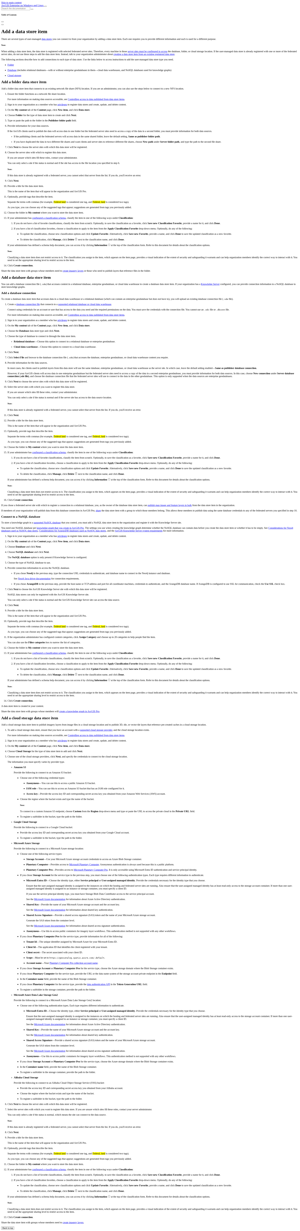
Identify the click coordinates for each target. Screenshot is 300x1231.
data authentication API (98, 984)
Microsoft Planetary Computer (84, 864)
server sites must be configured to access (147, 51)
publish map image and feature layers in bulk (170, 505)
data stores (47, 39)
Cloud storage (14, 75)
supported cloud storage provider (96, 730)
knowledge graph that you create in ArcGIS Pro (60, 528)
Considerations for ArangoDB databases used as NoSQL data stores (72, 530)
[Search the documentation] (32, 9)
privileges (62, 104)
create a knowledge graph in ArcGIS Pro (79, 711)
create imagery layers (73, 270)
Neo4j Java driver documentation (34, 578)
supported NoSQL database (47, 522)
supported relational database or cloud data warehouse (84, 304)
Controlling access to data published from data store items (96, 99)
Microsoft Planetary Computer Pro (91, 869)
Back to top (7, 1228)
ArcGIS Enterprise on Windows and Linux (22, 5)
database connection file (28, 304)
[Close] (2, 21)
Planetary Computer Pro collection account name (74, 963)
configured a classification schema (49, 218)
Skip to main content (11, 2)
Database (12, 70)
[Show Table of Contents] (2, 24)
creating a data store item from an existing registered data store (144, 54)
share (98, 510)
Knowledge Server (210, 284)
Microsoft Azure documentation (49, 899)
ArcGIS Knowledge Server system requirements (138, 530)
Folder (11, 64)
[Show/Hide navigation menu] (45, 6)
